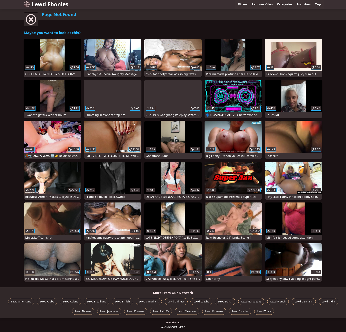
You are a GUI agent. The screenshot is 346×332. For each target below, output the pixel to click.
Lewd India (328, 301)
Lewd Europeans (251, 301)
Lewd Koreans (135, 311)
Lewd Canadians (149, 301)
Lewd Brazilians (96, 301)
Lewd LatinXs (161, 311)
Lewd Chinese (176, 301)
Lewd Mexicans (187, 311)
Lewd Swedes (240, 311)
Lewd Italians (83, 311)
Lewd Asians (70, 301)
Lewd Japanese (109, 311)
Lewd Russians (214, 311)
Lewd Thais (264, 311)
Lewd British (122, 301)
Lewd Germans (304, 301)
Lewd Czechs (201, 301)
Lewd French (278, 301)
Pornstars (304, 4)
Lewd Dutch (225, 301)
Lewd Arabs (47, 301)
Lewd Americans (21, 301)
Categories (284, 4)
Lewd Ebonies (50, 4)
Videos (242, 4)
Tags (318, 4)
